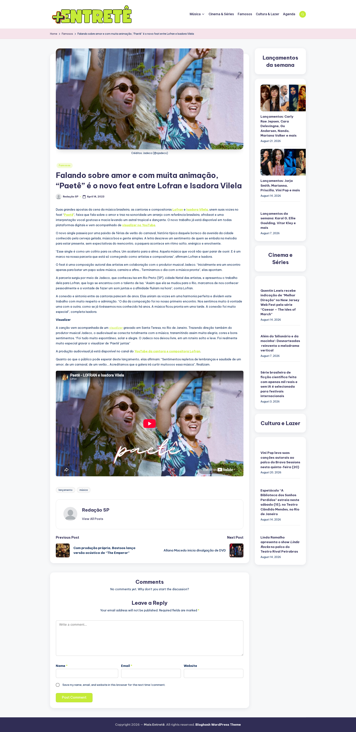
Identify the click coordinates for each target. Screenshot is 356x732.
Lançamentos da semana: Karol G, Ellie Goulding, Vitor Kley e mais (278, 221)
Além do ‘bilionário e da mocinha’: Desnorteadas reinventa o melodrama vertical (280, 343)
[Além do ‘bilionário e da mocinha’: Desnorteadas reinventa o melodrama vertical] (280, 329)
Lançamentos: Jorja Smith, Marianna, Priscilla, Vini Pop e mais (280, 185)
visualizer (116, 328)
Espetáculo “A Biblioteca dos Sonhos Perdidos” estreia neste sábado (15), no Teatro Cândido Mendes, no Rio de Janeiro (280, 502)
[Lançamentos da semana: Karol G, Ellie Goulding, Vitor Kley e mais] (280, 206)
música (84, 489)
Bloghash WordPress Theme (218, 725)
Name (61, 666)
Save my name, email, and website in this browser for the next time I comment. (113, 685)
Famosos (64, 165)
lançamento (65, 489)
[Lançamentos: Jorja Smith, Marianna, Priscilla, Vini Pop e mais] (280, 162)
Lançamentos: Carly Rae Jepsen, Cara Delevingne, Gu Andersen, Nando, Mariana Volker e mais (278, 126)
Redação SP (95, 510)
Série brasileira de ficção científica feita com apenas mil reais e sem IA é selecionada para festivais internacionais (279, 384)
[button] (92, 519)
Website (190, 666)
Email (126, 666)
